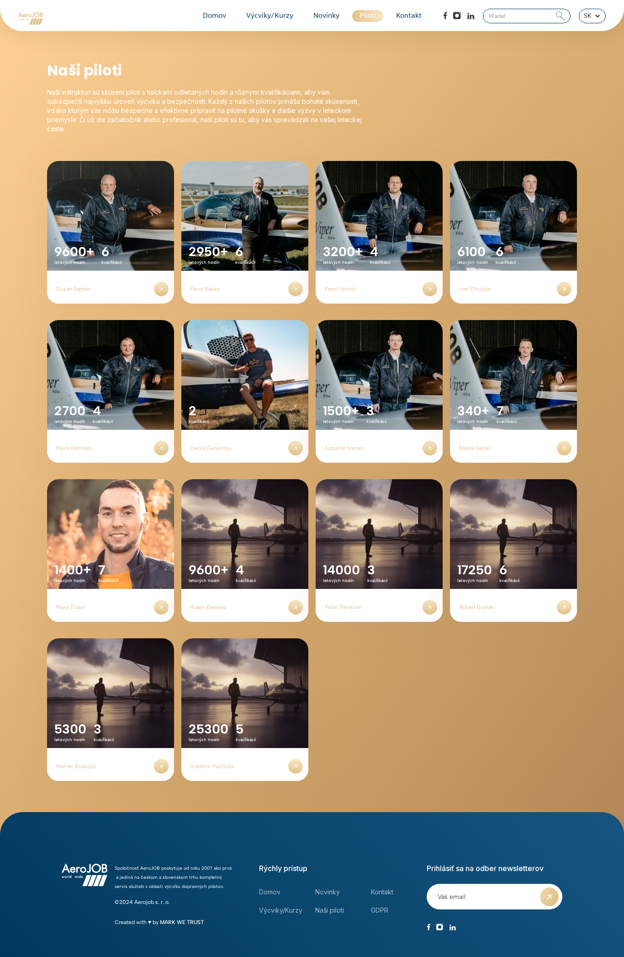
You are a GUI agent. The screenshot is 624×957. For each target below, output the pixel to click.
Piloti (368, 16)
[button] (592, 16)
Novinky (326, 16)
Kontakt (409, 16)
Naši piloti (329, 910)
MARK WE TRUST (182, 922)
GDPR (379, 910)
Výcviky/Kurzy (269, 16)
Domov (214, 16)
